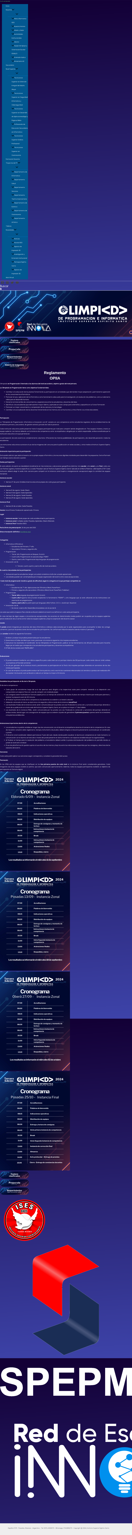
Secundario (10, 65)
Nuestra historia (19, 26)
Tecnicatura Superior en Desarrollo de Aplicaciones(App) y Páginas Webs (20, 114)
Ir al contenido (5, 1)
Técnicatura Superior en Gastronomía (17, 151)
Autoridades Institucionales (17, 36)
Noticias (17, 239)
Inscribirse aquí (25, 532)
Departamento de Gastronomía (19, 212)
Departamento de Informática (19, 174)
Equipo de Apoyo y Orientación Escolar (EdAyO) (19, 49)
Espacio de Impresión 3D (17, 248)
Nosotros (9, 10)
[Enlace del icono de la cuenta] (1, 289)
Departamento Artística (18, 220)
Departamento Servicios (18, 189)
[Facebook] (2, 283)
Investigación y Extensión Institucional (19, 256)
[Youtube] (17, 283)
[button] (13, 10)
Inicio (7, 6)
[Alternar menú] (17, 14)
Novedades (10, 230)
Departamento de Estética (19, 205)
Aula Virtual (10, 277)
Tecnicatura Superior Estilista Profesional (17, 140)
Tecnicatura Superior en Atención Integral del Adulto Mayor (19, 83)
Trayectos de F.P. (12, 163)
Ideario (16, 42)
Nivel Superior (10, 69)
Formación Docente (13, 159)
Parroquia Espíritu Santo (19, 264)
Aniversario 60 (19, 61)
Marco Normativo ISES (19, 20)
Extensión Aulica (20, 57)
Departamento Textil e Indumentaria (19, 197)
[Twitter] (12, 283)
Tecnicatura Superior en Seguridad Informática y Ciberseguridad (20, 99)
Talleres (8, 226)
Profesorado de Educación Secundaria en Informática (20, 128)
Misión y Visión (19, 30)
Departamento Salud (18, 181)
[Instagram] (7, 283)
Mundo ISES (18, 243)
